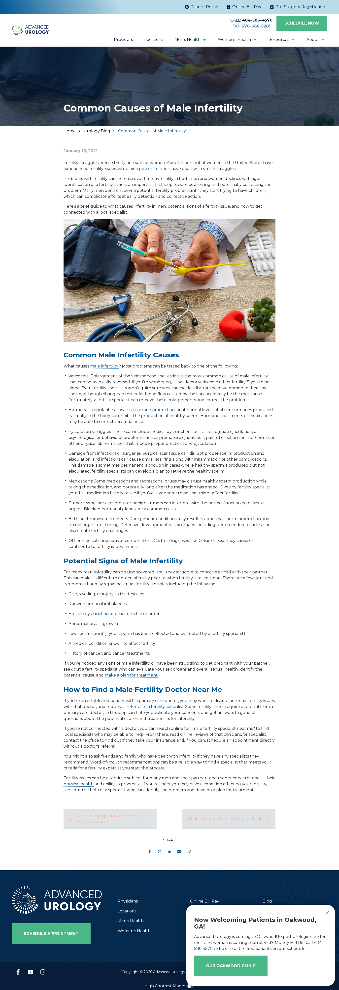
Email (179, 851)
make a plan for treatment (131, 675)
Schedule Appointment (51, 933)
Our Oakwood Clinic (231, 965)
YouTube (30, 972)
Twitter (160, 851)
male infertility (104, 366)
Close (327, 913)
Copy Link (189, 851)
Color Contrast (191, 986)
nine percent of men (149, 168)
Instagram (43, 972)
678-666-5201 (256, 26)
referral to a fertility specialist (155, 706)
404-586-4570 (257, 20)
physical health (79, 784)
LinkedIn (169, 851)
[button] (190, 40)
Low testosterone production (145, 409)
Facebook (150, 851)
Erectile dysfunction (88, 613)
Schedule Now (301, 23)
